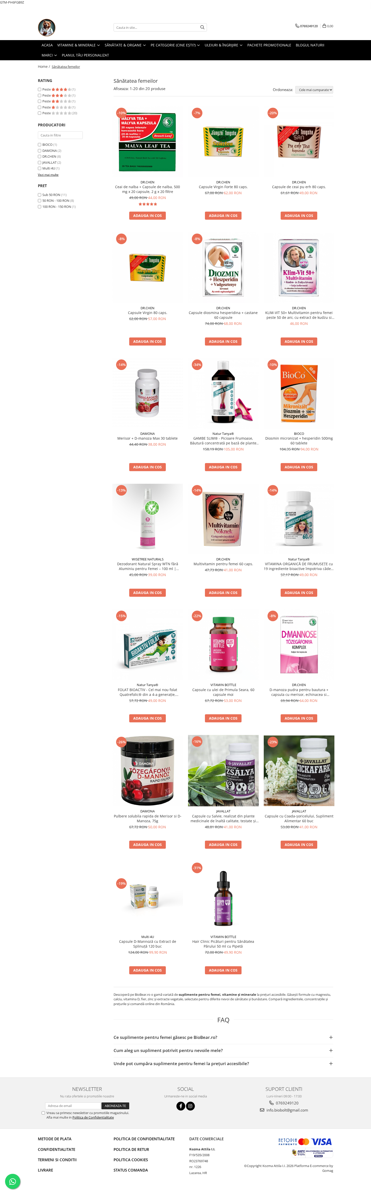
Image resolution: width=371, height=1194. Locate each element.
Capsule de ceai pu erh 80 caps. (299, 186)
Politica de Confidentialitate (93, 1117)
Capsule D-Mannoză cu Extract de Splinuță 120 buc (147, 944)
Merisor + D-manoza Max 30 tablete (147, 438)
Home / (44, 66)
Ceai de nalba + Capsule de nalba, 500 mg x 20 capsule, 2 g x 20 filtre (147, 189)
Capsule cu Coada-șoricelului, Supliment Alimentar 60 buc (299, 818)
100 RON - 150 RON (56, 206)
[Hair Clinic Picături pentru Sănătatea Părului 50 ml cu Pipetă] (223, 896)
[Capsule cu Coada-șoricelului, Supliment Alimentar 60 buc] (299, 770)
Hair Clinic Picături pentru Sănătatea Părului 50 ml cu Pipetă (223, 944)
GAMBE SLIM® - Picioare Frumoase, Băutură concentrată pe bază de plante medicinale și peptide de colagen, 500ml (223, 440)
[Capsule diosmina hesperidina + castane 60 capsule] (223, 267)
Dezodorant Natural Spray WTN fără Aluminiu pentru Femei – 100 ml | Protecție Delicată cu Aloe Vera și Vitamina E (147, 566)
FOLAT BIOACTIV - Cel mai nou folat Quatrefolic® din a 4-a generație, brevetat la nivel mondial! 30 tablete (147, 692)
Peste (46, 89)
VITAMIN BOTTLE (223, 685)
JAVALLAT (49, 162)
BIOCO (47, 144)
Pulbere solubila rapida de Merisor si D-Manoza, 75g (147, 818)
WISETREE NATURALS (148, 559)
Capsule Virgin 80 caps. (147, 312)
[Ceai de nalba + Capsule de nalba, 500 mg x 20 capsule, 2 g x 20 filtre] (147, 141)
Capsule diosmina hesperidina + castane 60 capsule (223, 315)
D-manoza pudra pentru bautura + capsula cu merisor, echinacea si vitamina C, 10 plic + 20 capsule (299, 692)
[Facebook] (180, 1106)
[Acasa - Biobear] (63, 27)
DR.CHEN (49, 156)
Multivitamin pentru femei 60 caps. (223, 563)
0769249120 (287, 1102)
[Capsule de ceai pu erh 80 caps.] (299, 141)
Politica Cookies (131, 1159)
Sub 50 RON (51, 194)
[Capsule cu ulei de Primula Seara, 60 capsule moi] (223, 644)
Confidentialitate (56, 1149)
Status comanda (131, 1170)
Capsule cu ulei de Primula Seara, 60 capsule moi (223, 692)
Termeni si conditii (57, 1159)
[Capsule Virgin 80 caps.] (147, 267)
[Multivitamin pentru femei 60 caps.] (223, 519)
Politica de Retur (131, 1149)
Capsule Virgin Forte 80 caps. (223, 186)
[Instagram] (190, 1106)
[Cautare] (202, 27)
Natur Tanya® (223, 433)
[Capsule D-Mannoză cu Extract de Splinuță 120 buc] (147, 897)
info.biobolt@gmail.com (287, 1110)
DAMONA (49, 150)
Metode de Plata (54, 1138)
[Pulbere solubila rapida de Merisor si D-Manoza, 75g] (147, 770)
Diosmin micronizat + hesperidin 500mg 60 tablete (299, 440)
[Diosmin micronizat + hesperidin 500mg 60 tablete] (299, 393)
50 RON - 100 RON (55, 200)
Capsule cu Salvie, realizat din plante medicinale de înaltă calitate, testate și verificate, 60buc (223, 818)
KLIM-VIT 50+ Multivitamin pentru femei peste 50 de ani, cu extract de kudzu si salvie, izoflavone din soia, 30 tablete (299, 315)
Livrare (45, 1170)
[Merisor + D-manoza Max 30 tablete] (147, 393)
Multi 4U (48, 168)
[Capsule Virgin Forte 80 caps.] (223, 141)
